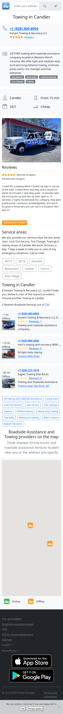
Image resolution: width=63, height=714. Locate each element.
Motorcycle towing (29, 417)
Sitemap (7, 639)
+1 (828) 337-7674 (28, 370)
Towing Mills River (29, 356)
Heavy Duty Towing (48, 411)
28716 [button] (21, 261)
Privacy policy (35, 708)
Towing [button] (30, 81)
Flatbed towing (25, 411)
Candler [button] (29, 268)
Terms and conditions (50, 694)
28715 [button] (8, 261)
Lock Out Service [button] (48, 77)
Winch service (51, 417)
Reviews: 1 (29, 37)
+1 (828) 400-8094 (28, 313)
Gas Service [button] (17, 77)
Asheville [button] (37, 261)
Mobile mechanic (13, 423)
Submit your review (14, 222)
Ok (22, 708)
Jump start (52, 398)
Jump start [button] (31, 77)
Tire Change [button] (17, 81)
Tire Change (50, 404)
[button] (30, 525)
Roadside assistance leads (18, 624)
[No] (59, 707)
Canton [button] (44, 268)
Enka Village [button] (12, 276)
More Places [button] (10, 650)
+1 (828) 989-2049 (28, 340)
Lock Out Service (13, 404)
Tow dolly (9, 417)
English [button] (6, 645)
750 (47, 304)
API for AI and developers (17, 634)
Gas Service (33, 404)
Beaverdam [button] (12, 268)
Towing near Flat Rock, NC (33, 386)
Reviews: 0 (35, 348)
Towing (8, 411)
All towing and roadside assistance (23, 398)
